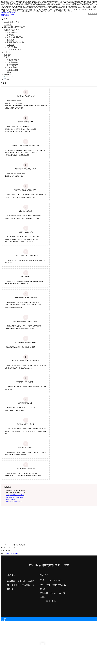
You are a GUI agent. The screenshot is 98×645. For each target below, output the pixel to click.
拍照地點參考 (12, 62)
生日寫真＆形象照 (14, 50)
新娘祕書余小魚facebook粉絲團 (14, 497)
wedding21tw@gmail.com (11, 553)
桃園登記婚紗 (12, 47)
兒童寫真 (10, 45)
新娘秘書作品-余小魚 (15, 42)
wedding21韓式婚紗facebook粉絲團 (15, 495)
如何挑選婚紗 (12, 65)
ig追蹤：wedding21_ (11, 499)
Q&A (9, 72)
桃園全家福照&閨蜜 (15, 37)
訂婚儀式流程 (12, 67)
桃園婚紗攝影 (12, 32)
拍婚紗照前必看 (13, 60)
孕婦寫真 (10, 40)
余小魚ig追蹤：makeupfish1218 (14, 501)
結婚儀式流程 (12, 70)
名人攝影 (10, 35)
